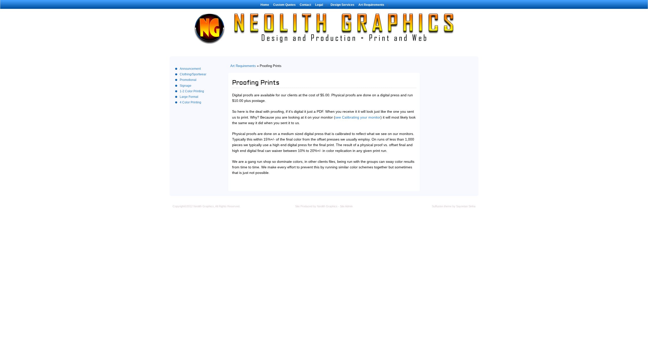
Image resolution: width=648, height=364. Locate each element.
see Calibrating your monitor (357, 117)
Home (264, 5)
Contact (305, 5)
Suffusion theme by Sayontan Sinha (453, 206)
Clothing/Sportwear (193, 74)
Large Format (189, 97)
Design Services (342, 5)
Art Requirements (371, 5)
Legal (319, 5)
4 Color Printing (190, 102)
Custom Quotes (284, 5)
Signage (185, 85)
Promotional (188, 80)
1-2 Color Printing (192, 91)
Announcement (190, 69)
